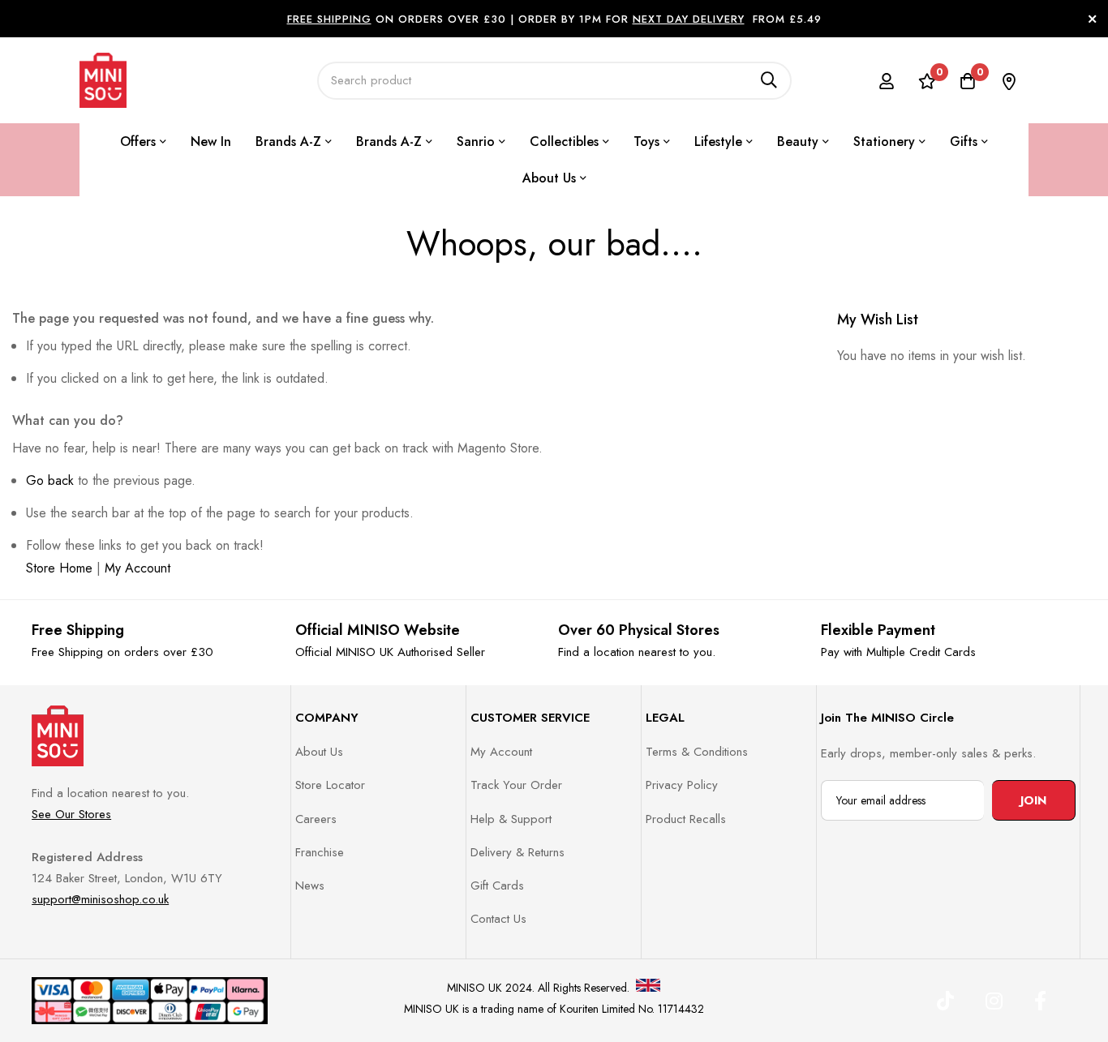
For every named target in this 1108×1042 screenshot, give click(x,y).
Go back (50, 480)
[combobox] (554, 80)
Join (1033, 800)
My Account (137, 568)
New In (211, 141)
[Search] (769, 80)
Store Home (59, 568)
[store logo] (103, 80)
